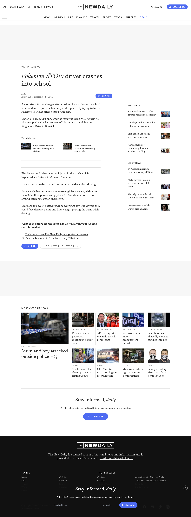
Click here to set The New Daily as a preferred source (56, 234)
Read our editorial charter (116, 458)
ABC (23, 94)
